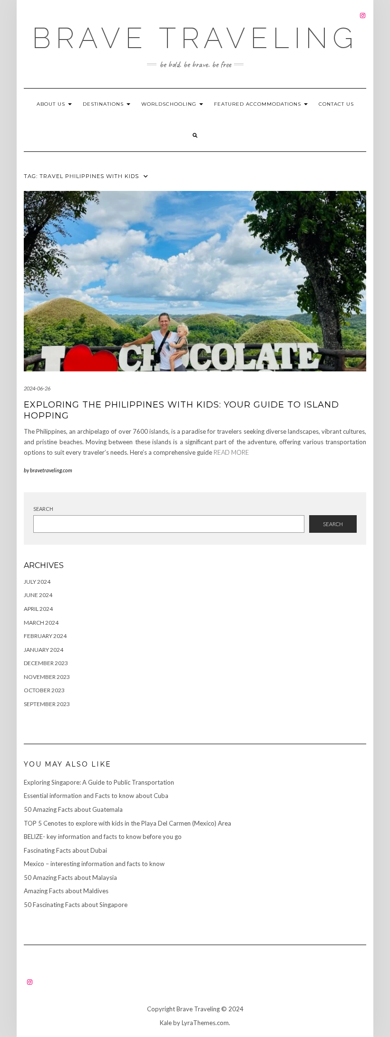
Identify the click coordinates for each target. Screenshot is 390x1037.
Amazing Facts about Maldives (66, 891)
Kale (166, 1023)
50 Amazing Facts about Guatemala (73, 809)
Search (43, 509)
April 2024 (38, 608)
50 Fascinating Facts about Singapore (75, 904)
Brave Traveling (195, 38)
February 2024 (45, 635)
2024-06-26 (37, 388)
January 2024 (43, 649)
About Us (52, 104)
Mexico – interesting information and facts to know (94, 863)
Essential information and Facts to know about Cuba (96, 795)
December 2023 (46, 663)
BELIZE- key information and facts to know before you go (103, 836)
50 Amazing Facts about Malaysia (70, 877)
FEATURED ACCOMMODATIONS (258, 104)
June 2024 (38, 594)
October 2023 (44, 690)
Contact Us (336, 104)
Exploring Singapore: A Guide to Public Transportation (99, 782)
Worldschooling (169, 104)
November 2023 (47, 676)
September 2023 (47, 704)
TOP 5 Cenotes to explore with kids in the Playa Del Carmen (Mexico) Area (127, 823)
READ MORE (231, 452)
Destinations (104, 104)
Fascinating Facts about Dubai (65, 850)
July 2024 (37, 581)
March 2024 (41, 622)
